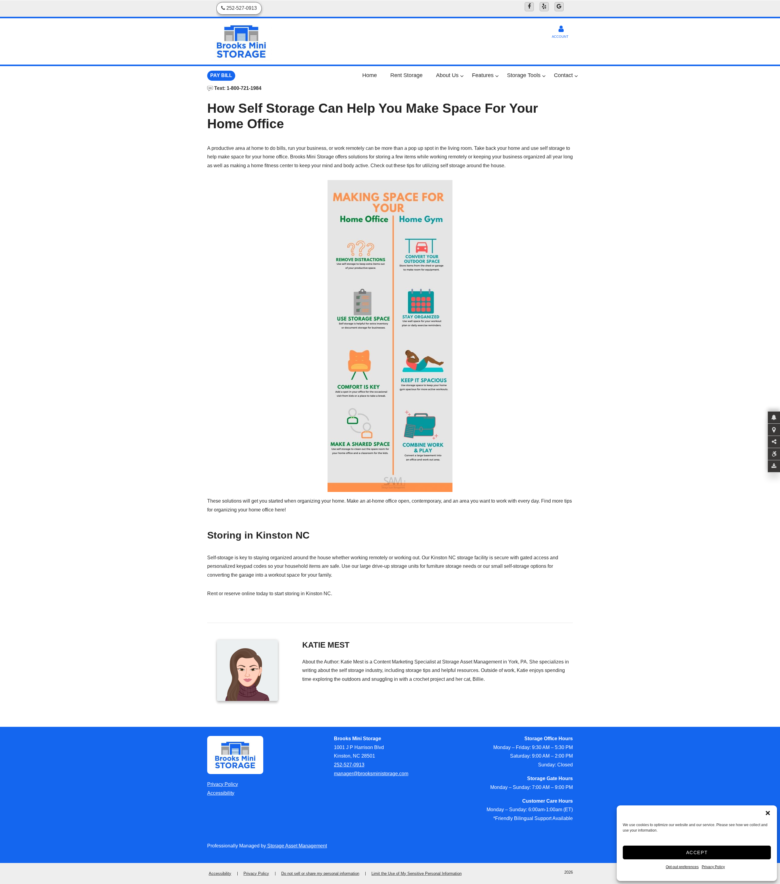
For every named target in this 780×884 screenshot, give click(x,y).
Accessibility (220, 793)
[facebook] (529, 6)
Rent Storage (406, 75)
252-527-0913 (349, 764)
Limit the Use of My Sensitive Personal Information (416, 873)
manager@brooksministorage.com (371, 773)
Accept (697, 852)
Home (369, 75)
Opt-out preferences (682, 867)
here (280, 509)
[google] (559, 6)
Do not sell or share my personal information (320, 873)
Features (483, 75)
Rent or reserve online (231, 593)
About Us (447, 75)
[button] (768, 813)
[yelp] (544, 6)
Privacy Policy (713, 867)
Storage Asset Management (296, 845)
